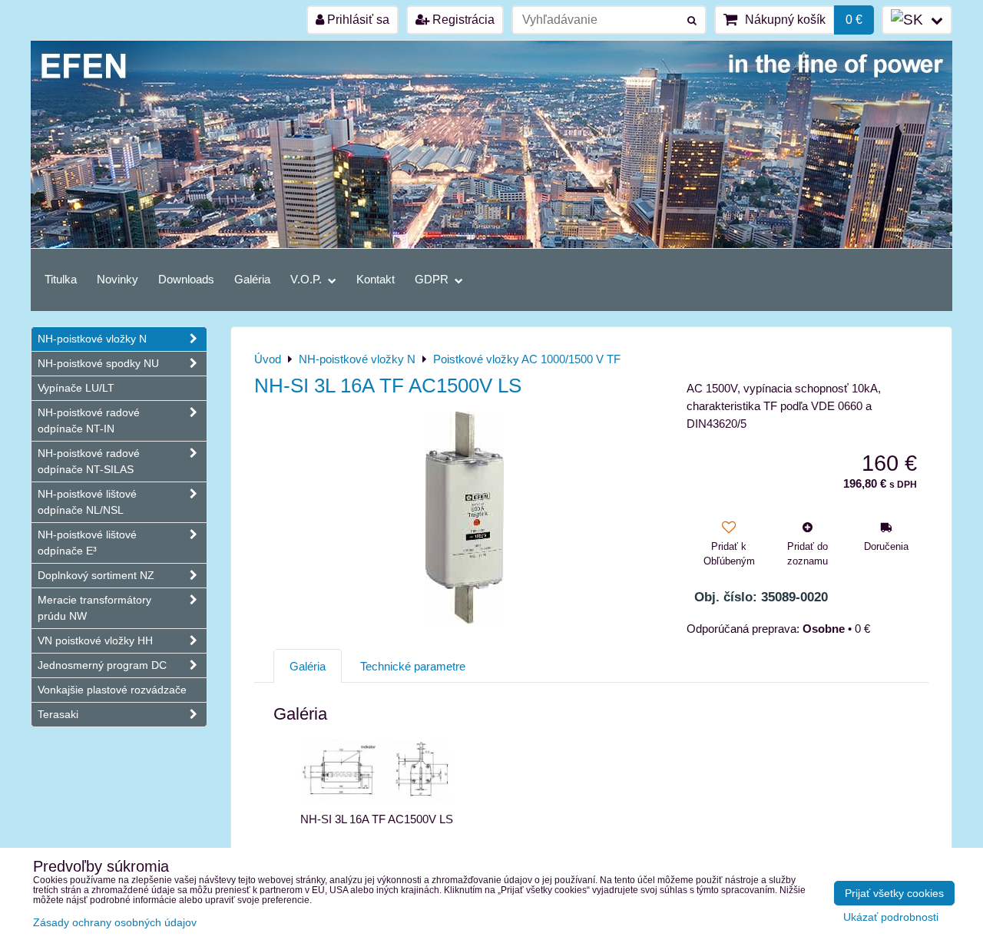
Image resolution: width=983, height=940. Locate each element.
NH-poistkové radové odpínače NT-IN (89, 420)
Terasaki (58, 714)
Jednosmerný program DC (102, 665)
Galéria (252, 279)
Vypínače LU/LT (76, 388)
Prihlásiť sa (356, 19)
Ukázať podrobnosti (890, 917)
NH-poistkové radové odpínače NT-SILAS (89, 461)
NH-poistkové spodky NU (98, 363)
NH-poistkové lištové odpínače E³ (87, 542)
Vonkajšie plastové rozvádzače (112, 689)
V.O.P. (307, 279)
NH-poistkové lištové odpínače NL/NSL (87, 502)
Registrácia (462, 19)
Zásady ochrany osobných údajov (115, 922)
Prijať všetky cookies (894, 893)
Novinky (117, 279)
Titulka (61, 279)
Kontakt (375, 279)
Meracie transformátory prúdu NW (94, 608)
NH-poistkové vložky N (92, 339)
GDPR (433, 279)
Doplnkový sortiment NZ (96, 575)
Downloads (186, 279)
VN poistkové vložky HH (95, 640)
